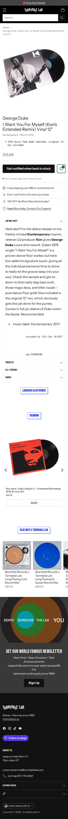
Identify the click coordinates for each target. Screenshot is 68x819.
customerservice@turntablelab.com (23, 770)
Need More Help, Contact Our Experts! (29, 208)
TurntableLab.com (31, 812)
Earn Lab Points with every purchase (28, 194)
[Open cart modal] (62, 9)
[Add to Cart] (28, 566)
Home (6, 27)
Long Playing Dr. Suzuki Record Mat (46, 580)
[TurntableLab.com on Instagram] (10, 729)
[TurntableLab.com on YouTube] (20, 729)
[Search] (61, 17)
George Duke (15, 118)
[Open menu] (4, 9)
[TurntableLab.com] (34, 10)
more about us (11, 719)
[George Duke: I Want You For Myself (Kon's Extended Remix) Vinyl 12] (34, 72)
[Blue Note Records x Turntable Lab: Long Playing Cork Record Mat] (17, 555)
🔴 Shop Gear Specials (34, 2)
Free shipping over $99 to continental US (30, 188)
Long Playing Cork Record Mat (16, 580)
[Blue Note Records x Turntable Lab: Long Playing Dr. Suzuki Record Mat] (47, 555)
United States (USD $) (19, 806)
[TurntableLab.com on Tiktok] (15, 729)
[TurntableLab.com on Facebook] (4, 729)
